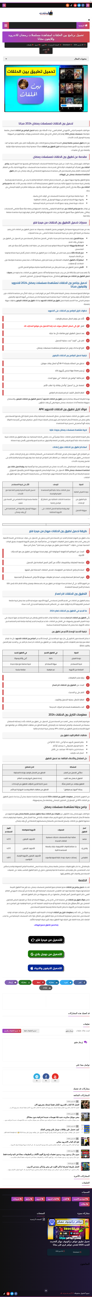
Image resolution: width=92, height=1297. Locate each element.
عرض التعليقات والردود (11, 1031)
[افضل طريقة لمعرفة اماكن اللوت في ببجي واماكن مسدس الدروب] (85, 1166)
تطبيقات (29, 45)
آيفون (43, 45)
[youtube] (75, 5)
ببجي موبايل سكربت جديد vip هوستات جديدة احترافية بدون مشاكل (52, 1117)
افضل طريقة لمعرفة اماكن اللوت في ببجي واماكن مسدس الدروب (53, 1167)
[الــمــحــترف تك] (46, 12)
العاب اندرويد (52, 1199)
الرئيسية (81, 26)
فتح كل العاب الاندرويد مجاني (67, 1142)
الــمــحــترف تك (66, 1293)
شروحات (16, 1199)
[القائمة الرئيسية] (5, 25)
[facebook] (83, 5)
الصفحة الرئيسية (54, 45)
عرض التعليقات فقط (30, 1031)
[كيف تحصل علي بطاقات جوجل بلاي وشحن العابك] (85, 1129)
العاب (65, 1199)
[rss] (67, 5)
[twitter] (79, 5)
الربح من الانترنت (80, 1199)
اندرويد (37, 45)
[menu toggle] (88, 5)
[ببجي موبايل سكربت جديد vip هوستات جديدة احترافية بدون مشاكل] (85, 1116)
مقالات (83, 1204)
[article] (25, 1001)
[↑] (46, 1290)
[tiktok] (71, 5)
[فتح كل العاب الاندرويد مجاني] (85, 1141)
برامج (28, 1199)
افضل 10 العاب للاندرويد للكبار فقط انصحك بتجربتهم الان (56, 1105)
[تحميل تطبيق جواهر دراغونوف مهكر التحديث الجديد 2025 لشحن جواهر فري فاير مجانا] (68, 1228)
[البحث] (4, 5)
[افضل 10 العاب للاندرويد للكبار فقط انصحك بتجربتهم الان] (85, 1104)
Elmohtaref (76, 1252)
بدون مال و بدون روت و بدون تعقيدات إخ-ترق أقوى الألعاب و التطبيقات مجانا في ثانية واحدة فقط (41, 1154)
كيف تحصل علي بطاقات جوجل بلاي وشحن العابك (59, 1130)
